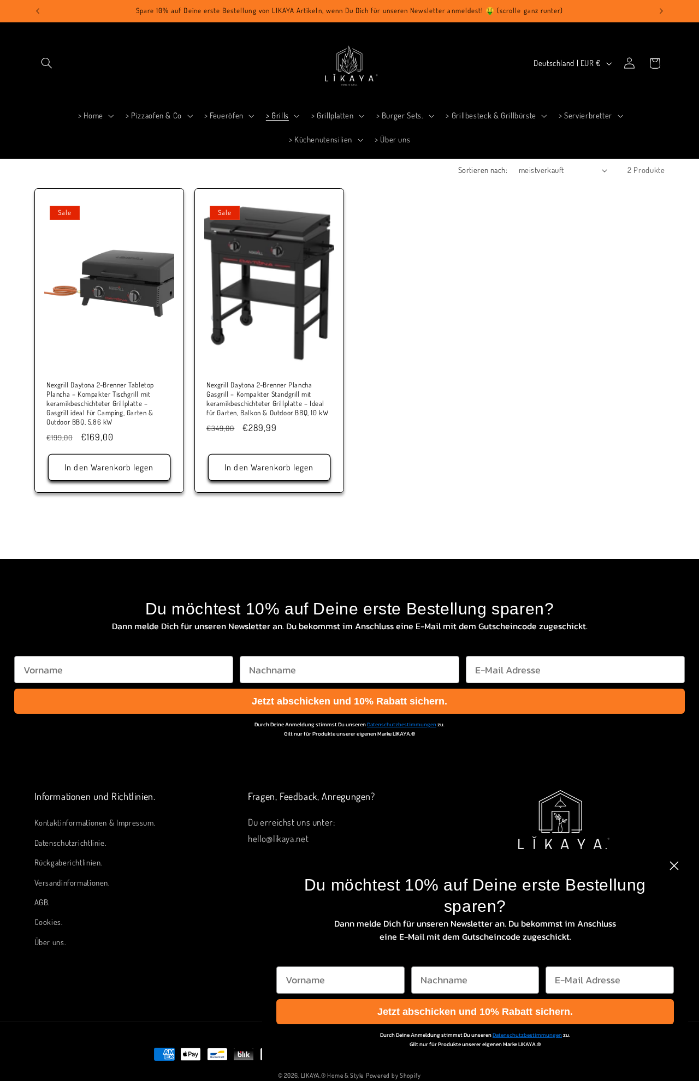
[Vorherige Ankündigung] (38, 11)
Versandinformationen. (72, 882)
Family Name (270, 645)
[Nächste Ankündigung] (661, 11)
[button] (47, 63)
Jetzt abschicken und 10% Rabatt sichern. (349, 701)
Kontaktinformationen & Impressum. (95, 822)
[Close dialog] (674, 865)
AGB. (42, 902)
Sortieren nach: (482, 170)
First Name (39, 645)
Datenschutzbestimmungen (401, 724)
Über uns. (50, 942)
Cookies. (48, 922)
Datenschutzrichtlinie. (70, 842)
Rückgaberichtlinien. (68, 862)
